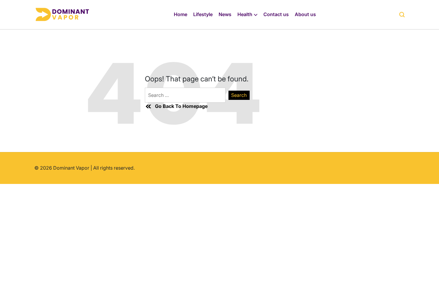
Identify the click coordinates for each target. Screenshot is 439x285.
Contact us (276, 14)
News (225, 14)
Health (244, 14)
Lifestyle (203, 14)
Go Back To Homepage (181, 106)
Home (180, 14)
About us (305, 14)
